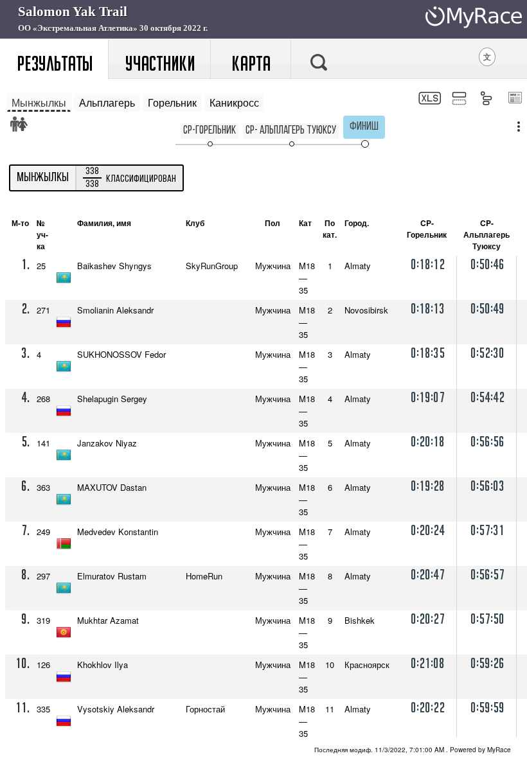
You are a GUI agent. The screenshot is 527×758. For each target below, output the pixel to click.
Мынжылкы (39, 102)
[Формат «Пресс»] (514, 99)
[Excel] (428, 100)
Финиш (364, 126)
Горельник (172, 102)
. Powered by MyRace (412, 749)
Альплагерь (107, 102)
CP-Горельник (209, 130)
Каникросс (234, 102)
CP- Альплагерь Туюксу (291, 130)
